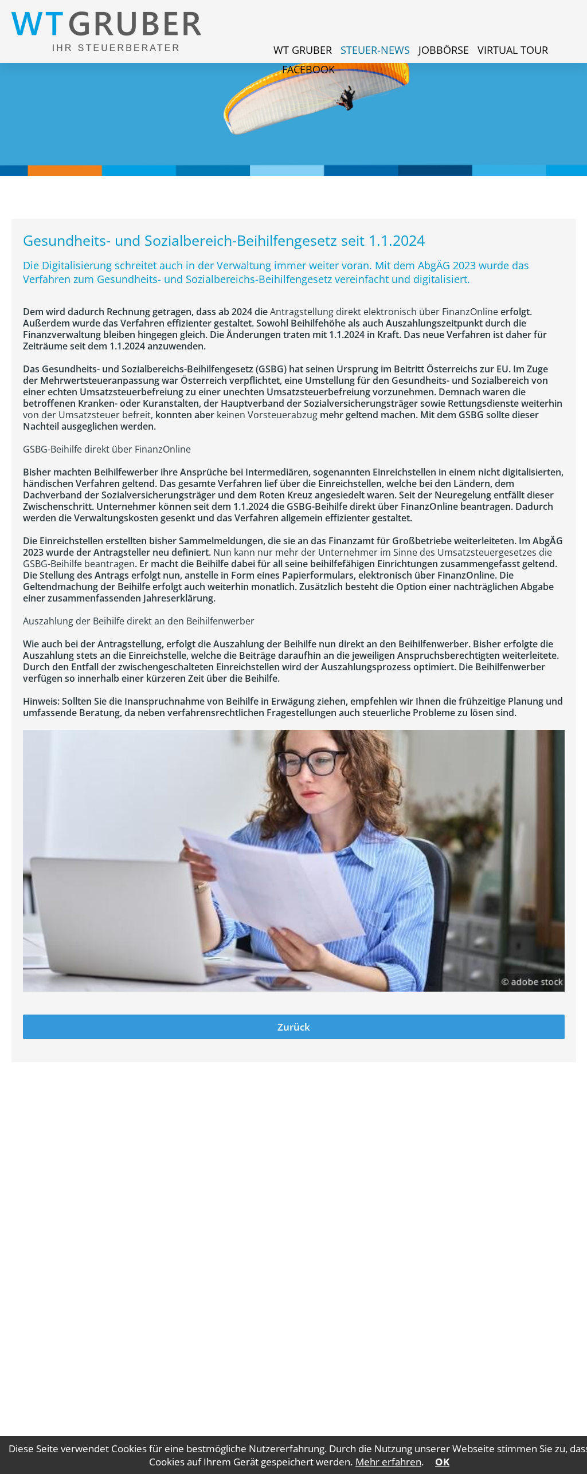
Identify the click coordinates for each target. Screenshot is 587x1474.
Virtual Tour (513, 50)
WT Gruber (302, 50)
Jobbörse (443, 50)
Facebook (308, 69)
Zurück (293, 1026)
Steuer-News (375, 50)
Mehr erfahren (388, 1461)
